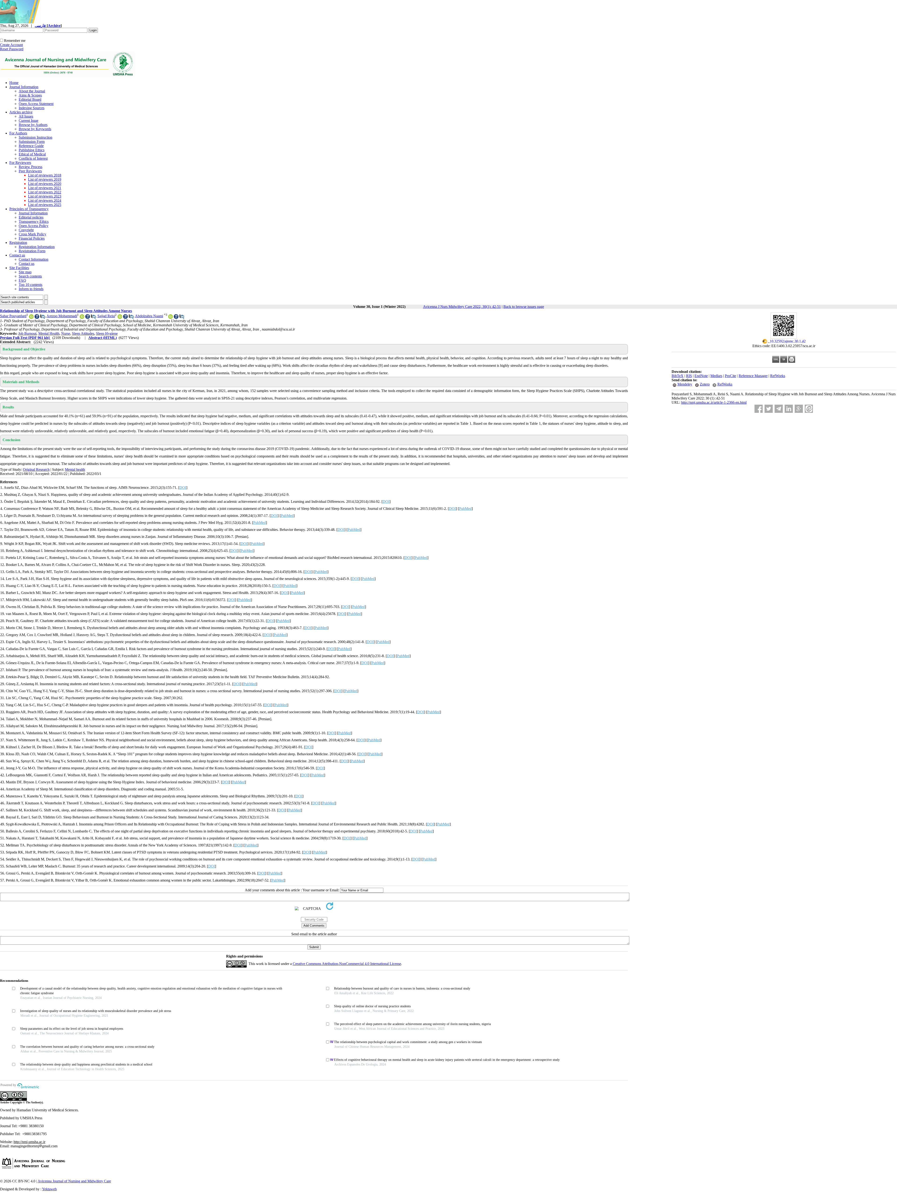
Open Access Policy (33, 226)
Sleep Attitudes (83, 333)
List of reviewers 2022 (44, 192)
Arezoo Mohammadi (61, 316)
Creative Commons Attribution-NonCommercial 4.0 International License (347, 964)
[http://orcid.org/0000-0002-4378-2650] (170, 318)
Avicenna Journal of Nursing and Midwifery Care (74, 1181)
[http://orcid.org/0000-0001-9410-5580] (31, 318)
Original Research (36, 470)
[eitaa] (809, 409)
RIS (689, 376)
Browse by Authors (33, 125)
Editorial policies (31, 217)
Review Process (30, 167)
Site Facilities (19, 268)
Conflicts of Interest (33, 158)
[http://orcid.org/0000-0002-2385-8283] (119, 318)
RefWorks (777, 376)
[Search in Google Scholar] (37, 318)
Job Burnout (27, 333)
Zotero (705, 384)
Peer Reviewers (30, 171)
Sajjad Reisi (106, 316)
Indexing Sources (31, 108)
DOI (182, 488)
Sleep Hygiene (107, 333)
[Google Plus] (799, 409)
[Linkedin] (789, 409)
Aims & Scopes (30, 95)
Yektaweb (49, 1189)
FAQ (22, 280)
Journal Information (23, 87)
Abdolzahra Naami (149, 316)
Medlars (716, 376)
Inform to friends (31, 289)
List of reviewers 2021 (44, 188)
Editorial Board (30, 99)
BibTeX (677, 376)
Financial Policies (32, 238)
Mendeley (684, 384)
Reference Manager (753, 376)
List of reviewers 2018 (44, 175)
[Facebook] (759, 409)
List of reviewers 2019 (44, 179)
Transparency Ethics (34, 221)
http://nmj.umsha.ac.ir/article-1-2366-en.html (714, 402)
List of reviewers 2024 (44, 200)
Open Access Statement (36, 104)
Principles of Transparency (29, 209)
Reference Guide (31, 146)
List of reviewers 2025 (44, 205)
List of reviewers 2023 (44, 196)
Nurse (65, 333)
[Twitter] (769, 409)
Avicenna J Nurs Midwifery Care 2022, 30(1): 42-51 (462, 307)
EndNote (701, 376)
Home (13, 83)
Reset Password (11, 49)
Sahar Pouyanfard (13, 316)
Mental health (75, 470)
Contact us (17, 255)
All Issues (26, 116)
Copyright (26, 230)
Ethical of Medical (32, 154)
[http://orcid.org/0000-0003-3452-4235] (82, 318)
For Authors (18, 133)
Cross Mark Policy (32, 234)
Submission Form (32, 142)
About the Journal (32, 91)
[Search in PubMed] (42, 318)
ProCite (730, 376)
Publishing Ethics (31, 150)
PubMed (465, 509)
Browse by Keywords (35, 129)
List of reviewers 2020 (44, 184)
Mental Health (48, 333)
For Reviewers (20, 163)
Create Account (11, 45)
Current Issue (28, 120)
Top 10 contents (30, 285)
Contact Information (33, 259)
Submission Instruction (35, 137)
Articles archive (20, 112)
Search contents (30, 276)
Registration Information (37, 247)
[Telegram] (779, 409)
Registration (18, 243)
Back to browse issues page (523, 307)
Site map (25, 272)
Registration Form (32, 251)
